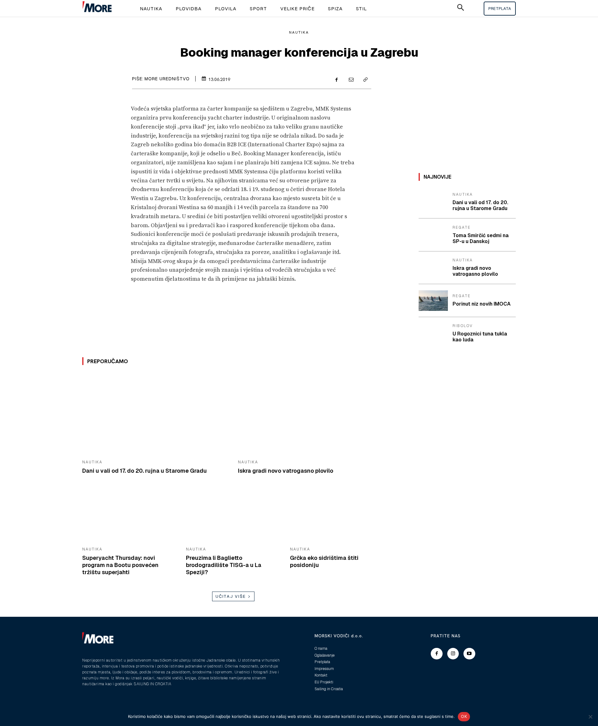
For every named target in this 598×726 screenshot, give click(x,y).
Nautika (299, 32)
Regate (462, 227)
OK (464, 716)
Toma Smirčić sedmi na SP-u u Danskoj (481, 238)
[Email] (350, 80)
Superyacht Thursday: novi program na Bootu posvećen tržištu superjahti (120, 565)
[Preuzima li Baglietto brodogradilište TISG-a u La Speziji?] (233, 515)
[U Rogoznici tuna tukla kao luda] (433, 333)
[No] (590, 717)
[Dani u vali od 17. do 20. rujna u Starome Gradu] (155, 414)
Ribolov (463, 326)
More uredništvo (167, 79)
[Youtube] (469, 654)
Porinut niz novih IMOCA (481, 304)
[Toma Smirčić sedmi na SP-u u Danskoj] (433, 235)
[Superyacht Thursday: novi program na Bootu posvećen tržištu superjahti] (129, 515)
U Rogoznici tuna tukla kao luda (480, 336)
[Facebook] (336, 80)
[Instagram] (453, 654)
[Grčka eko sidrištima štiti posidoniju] (337, 515)
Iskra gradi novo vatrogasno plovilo (285, 470)
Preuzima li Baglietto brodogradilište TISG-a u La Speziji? (223, 565)
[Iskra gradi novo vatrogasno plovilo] (311, 414)
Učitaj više (231, 596)
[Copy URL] (365, 80)
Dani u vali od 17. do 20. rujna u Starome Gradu (144, 470)
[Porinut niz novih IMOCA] (433, 300)
